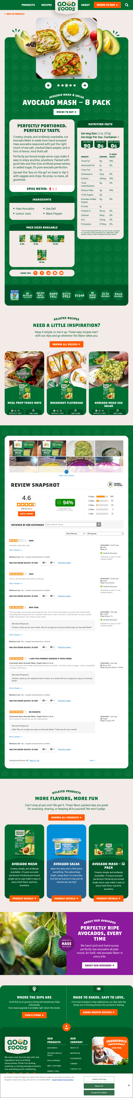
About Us (74, 1048)
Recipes (46, 5)
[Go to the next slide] (85, 85)
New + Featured (54, 1066)
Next (92, 760)
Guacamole (52, 1048)
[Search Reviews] (99, 524)
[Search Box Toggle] (126, 5)
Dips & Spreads (53, 1060)
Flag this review (64, 563)
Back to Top (34, 760)
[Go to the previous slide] (48, 85)
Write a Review (26, 514)
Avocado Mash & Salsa (54, 1054)
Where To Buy (53, 1071)
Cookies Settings (99, 1079)
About (85, 5)
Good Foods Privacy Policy (62, 1080)
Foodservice (75, 1058)
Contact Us (75, 1069)
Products (28, 5)
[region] (66, 1085)
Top (66, 1028)
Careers (73, 1064)
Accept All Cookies (99, 1093)
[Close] (129, 1085)
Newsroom (75, 1053)
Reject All (99, 1086)
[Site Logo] (17, 1045)
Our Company (76, 1040)
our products (54, 1040)
